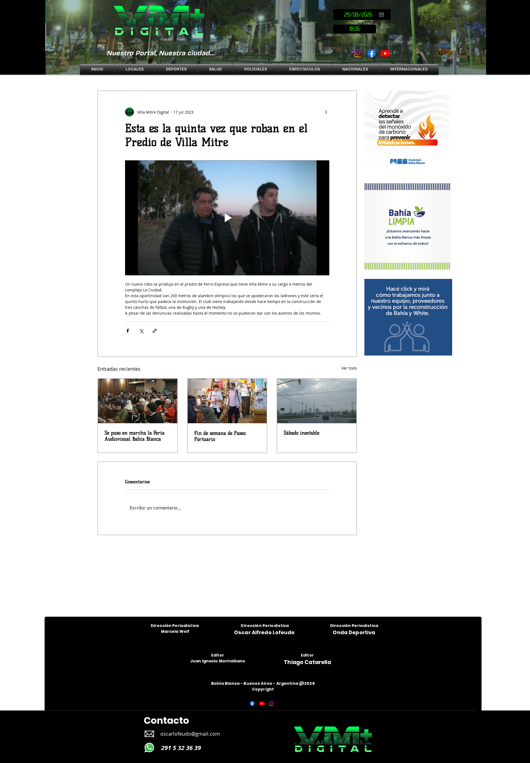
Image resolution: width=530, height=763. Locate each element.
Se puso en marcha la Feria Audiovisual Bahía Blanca (135, 436)
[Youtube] (385, 53)
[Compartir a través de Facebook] (127, 330)
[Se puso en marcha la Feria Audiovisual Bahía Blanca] (137, 401)
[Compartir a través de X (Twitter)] (141, 330)
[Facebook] (371, 53)
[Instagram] (358, 53)
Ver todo (349, 368)
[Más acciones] (326, 112)
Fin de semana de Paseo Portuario (220, 436)
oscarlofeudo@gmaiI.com (190, 733)
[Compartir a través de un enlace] (154, 330)
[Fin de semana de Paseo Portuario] (227, 401)
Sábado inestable (301, 433)
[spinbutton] (355, 29)
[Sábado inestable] (316, 401)
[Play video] (227, 217)
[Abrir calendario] (381, 14)
